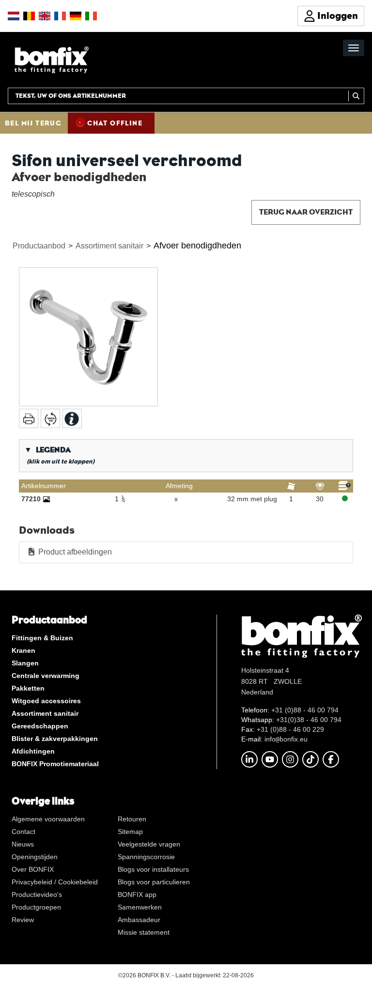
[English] (44, 16)
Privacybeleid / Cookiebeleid (55, 882)
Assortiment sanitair (109, 246)
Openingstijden (35, 857)
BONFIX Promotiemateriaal (55, 764)
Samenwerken (140, 907)
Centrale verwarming (45, 675)
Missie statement (144, 932)
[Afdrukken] (28, 418)
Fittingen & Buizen (42, 638)
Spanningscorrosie (146, 857)
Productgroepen (36, 907)
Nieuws (23, 844)
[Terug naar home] (52, 59)
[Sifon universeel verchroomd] (88, 336)
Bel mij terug (33, 123)
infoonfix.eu (286, 739)
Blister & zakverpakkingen (55, 738)
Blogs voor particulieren (154, 882)
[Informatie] (72, 418)
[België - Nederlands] (29, 16)
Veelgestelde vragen (149, 844)
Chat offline (114, 123)
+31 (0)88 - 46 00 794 (305, 710)
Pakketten (28, 688)
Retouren (132, 819)
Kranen (23, 650)
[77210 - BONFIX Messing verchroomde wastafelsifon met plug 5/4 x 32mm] (46, 499)
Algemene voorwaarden (48, 819)
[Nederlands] (13, 16)
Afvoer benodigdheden (197, 245)
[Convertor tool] (50, 418)
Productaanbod (39, 246)
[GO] (356, 96)
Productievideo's (37, 894)
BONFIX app (137, 894)
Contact (23, 831)
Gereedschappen (40, 726)
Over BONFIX (33, 869)
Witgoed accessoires (46, 701)
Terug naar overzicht (306, 211)
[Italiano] (91, 16)
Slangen (25, 663)
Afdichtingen (33, 751)
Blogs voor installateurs (153, 869)
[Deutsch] (75, 16)
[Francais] (60, 16)
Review (23, 920)
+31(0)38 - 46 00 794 (308, 720)
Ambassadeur (139, 920)
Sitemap (130, 831)
